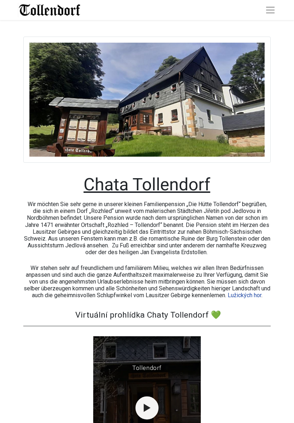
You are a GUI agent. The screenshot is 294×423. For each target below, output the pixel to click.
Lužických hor (244, 295)
